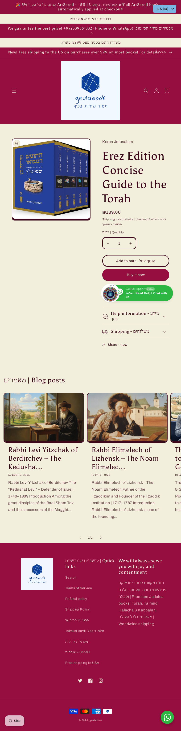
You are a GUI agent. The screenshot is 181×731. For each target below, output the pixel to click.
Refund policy (76, 599)
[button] (14, 91)
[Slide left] (80, 537)
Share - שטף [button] (118, 344)
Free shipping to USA (82, 663)
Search (71, 577)
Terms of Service (78, 588)
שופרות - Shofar (77, 652)
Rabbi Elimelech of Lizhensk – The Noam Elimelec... (125, 458)
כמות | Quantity (113, 232)
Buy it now (136, 275)
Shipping (108, 219)
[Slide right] (101, 537)
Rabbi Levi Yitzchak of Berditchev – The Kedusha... (43, 458)
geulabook (96, 720)
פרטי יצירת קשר (77, 620)
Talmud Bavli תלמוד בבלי (84, 631)
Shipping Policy (77, 609)
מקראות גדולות (76, 641)
